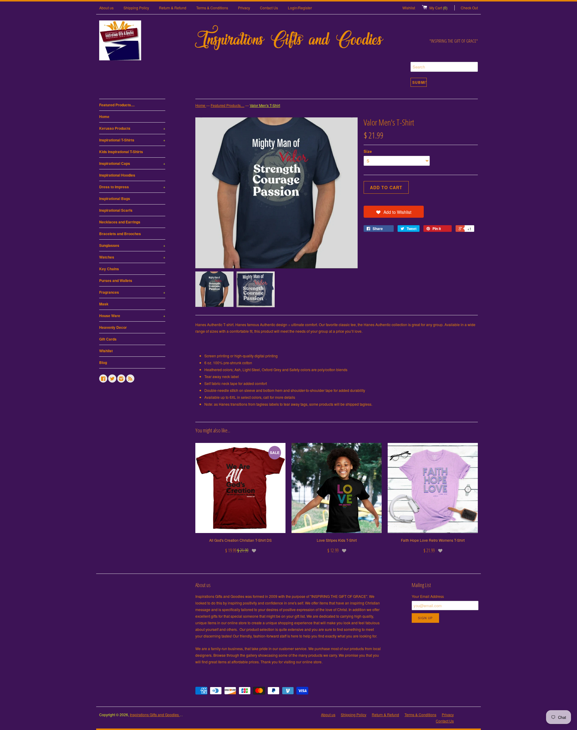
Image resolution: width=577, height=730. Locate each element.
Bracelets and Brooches (120, 233)
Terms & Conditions (212, 7)
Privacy (244, 7)
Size (368, 151)
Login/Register (300, 7)
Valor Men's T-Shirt (265, 105)
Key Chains (109, 268)
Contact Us (269, 7)
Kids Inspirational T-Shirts (121, 151)
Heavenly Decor (113, 327)
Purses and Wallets (115, 280)
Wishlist (408, 7)
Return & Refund (172, 7)
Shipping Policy (136, 7)
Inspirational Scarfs (116, 210)
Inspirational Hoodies (117, 175)
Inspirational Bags (114, 198)
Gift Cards (108, 339)
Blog (103, 362)
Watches (132, 257)
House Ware (132, 315)
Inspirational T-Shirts (132, 140)
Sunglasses (132, 245)
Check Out (469, 7)
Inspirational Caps (132, 163)
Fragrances (132, 292)
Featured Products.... (117, 105)
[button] (394, 212)
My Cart (438, 7)
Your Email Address (428, 596)
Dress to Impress (132, 186)
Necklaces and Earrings (119, 222)
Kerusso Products (132, 128)
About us (106, 7)
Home (104, 116)
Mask (103, 304)
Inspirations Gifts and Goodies (155, 714)
